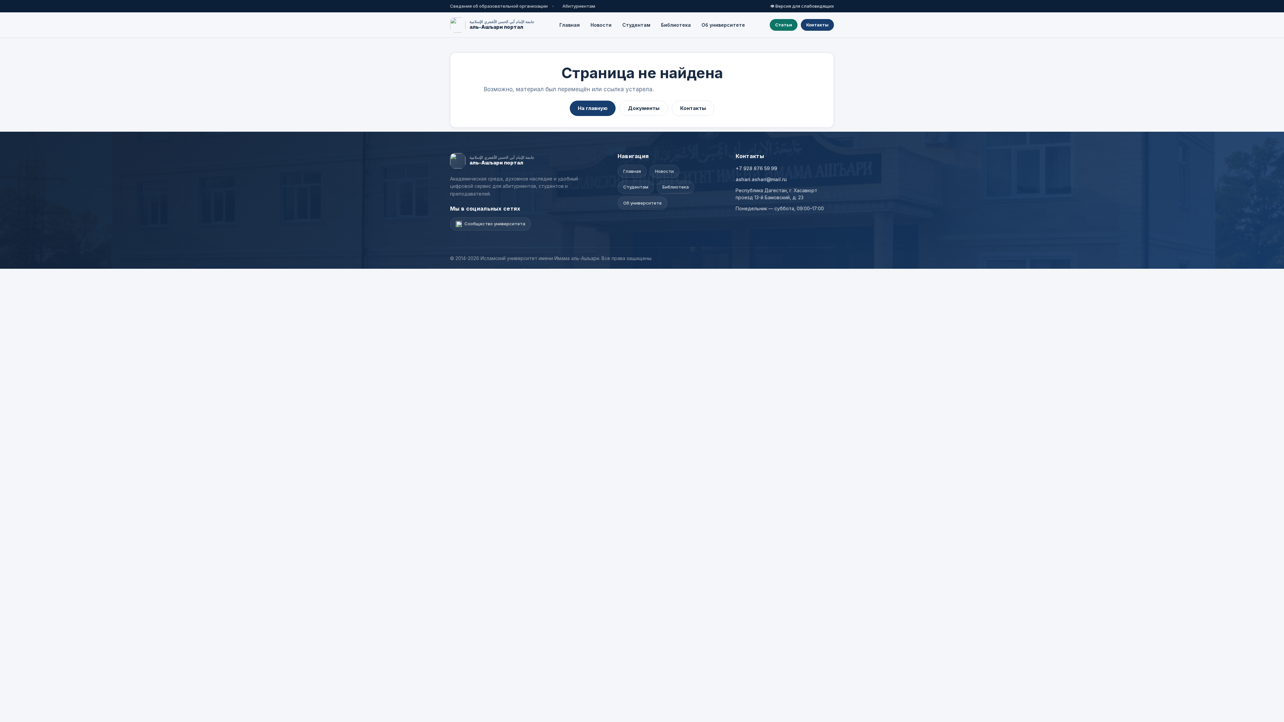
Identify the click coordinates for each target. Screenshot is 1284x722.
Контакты (817, 24)
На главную (593, 108)
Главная (569, 25)
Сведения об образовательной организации (499, 6)
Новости (601, 25)
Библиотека (676, 25)
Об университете (723, 25)
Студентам (636, 25)
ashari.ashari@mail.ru (761, 179)
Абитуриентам (578, 6)
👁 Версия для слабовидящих (802, 6)
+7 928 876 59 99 (756, 168)
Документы (643, 108)
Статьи (783, 24)
